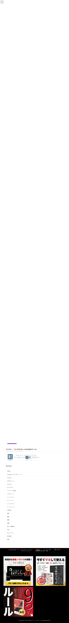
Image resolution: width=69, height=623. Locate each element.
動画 (8, 516)
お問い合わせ (57, 549)
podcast (9, 478)
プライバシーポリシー (26, 550)
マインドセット (11, 503)
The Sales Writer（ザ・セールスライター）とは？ (20, 549)
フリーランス (10, 500)
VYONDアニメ (10, 481)
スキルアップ (10, 494)
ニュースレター (11, 497)
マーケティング (11, 507)
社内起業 (9, 536)
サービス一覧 (47, 549)
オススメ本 (9, 487)
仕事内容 (9, 510)
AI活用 (8, 471)
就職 (8, 523)
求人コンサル (10, 533)
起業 (8, 539)
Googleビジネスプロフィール (14, 474)
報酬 (8, 520)
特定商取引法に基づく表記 (41, 550)
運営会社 (38, 549)
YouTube (9, 484)
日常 (8, 529)
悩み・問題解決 (11, 526)
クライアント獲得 (11, 490)
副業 (8, 513)
